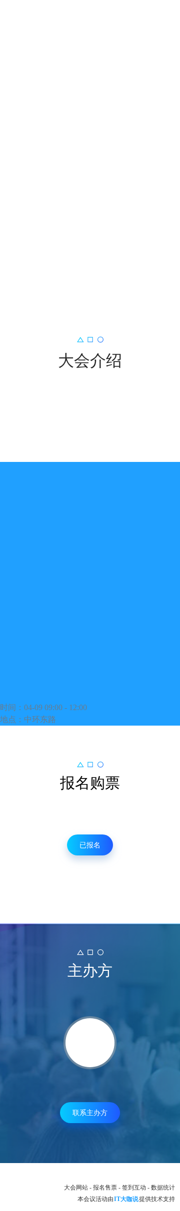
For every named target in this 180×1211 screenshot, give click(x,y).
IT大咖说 (126, 1199)
